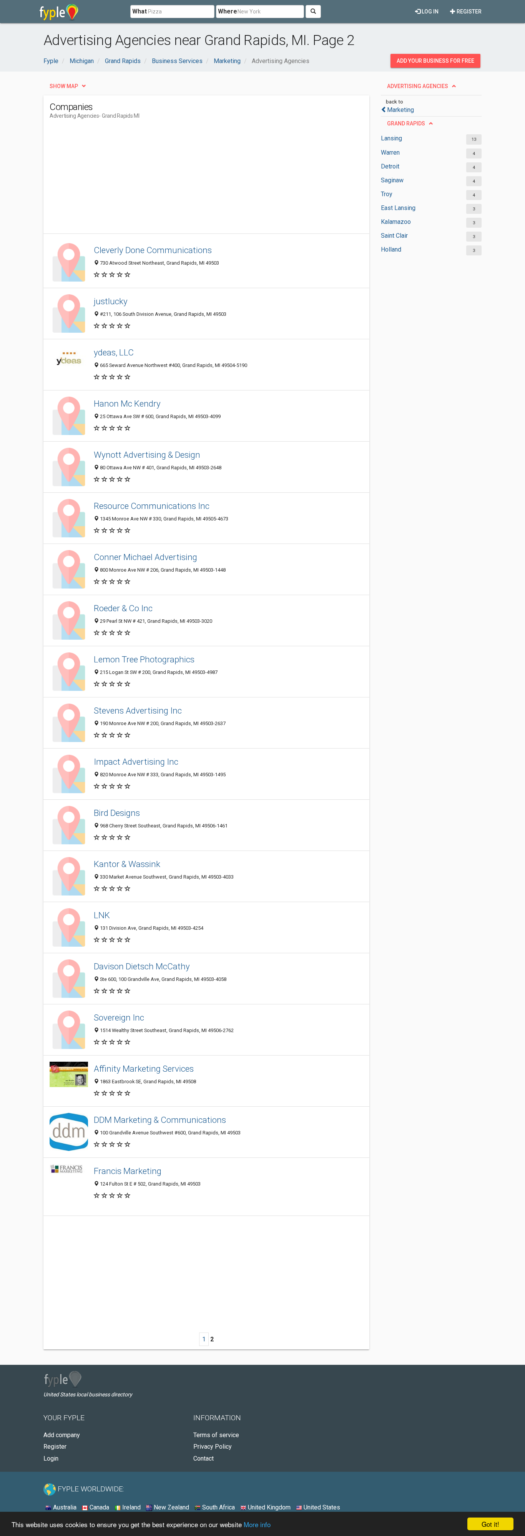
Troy (386, 194)
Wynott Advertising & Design (147, 455)
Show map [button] (64, 86)
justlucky (111, 301)
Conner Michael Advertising (145, 557)
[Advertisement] (189, 179)
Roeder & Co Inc (123, 608)
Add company (61, 1435)
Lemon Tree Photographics (144, 659)
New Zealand (170, 1507)
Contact (203, 1458)
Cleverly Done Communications (153, 250)
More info (257, 1524)
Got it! (490, 1524)
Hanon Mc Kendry (127, 404)
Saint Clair (394, 235)
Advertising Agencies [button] (417, 86)
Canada (98, 1507)
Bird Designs (117, 813)
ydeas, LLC (114, 352)
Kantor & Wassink (127, 864)
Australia (64, 1507)
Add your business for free (435, 61)
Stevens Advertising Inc (138, 710)
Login (50, 1458)
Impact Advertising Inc (136, 762)
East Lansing (398, 208)
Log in (429, 11)
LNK (102, 915)
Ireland (131, 1507)
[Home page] (59, 11)
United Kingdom (268, 1507)
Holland (391, 249)
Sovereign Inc (119, 1017)
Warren (390, 152)
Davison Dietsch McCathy (142, 966)
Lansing (391, 138)
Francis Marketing (127, 1171)
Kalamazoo (396, 221)
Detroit (390, 166)
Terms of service (216, 1435)
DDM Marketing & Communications (160, 1120)
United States (321, 1507)
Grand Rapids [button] (406, 123)
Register (468, 11)
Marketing (400, 109)
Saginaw (392, 180)
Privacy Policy (212, 1446)
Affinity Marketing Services (144, 1069)
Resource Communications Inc (151, 506)
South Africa (218, 1507)
